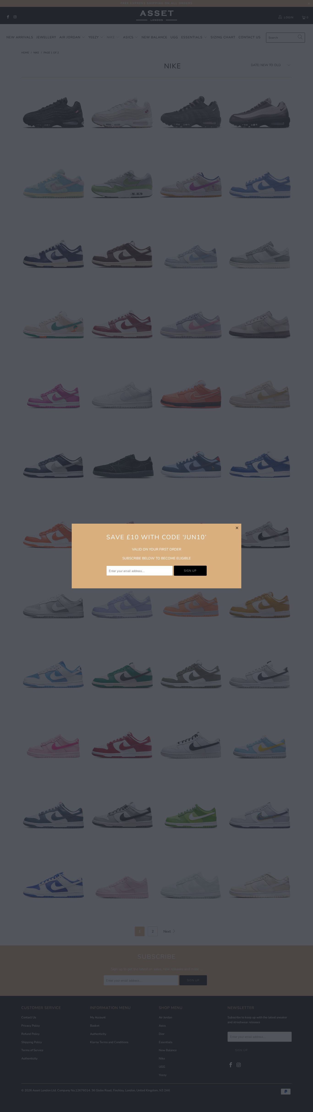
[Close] (237, 528)
